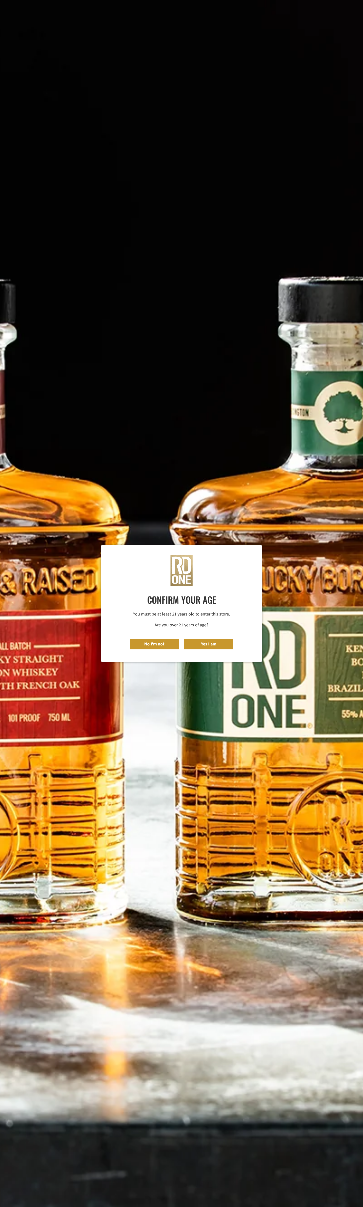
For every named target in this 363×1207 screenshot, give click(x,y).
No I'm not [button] (154, 644)
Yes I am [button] (208, 644)
